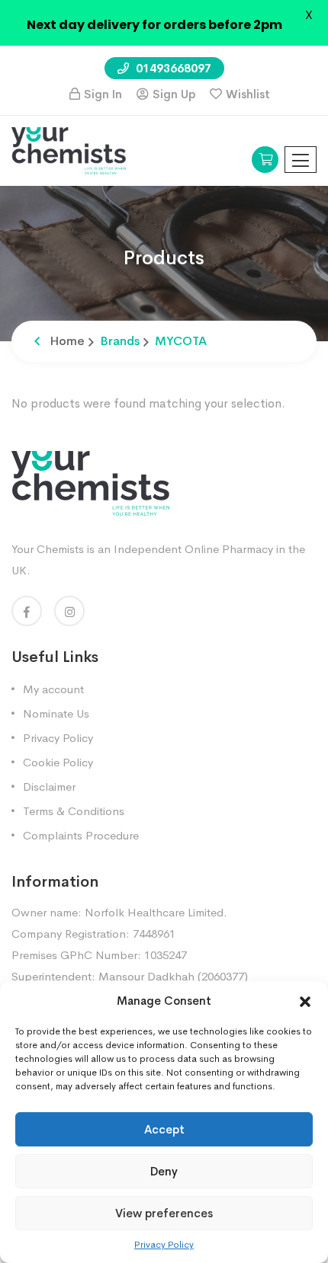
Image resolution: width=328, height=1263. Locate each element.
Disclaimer (49, 786)
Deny (164, 1171)
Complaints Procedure (81, 835)
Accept (164, 1129)
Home (67, 341)
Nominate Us (56, 713)
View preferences (164, 1213)
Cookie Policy (58, 762)
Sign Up (174, 94)
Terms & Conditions (73, 811)
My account (53, 689)
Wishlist (248, 94)
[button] (305, 1001)
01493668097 (172, 68)
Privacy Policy (164, 1245)
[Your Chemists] (68, 150)
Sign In (103, 94)
